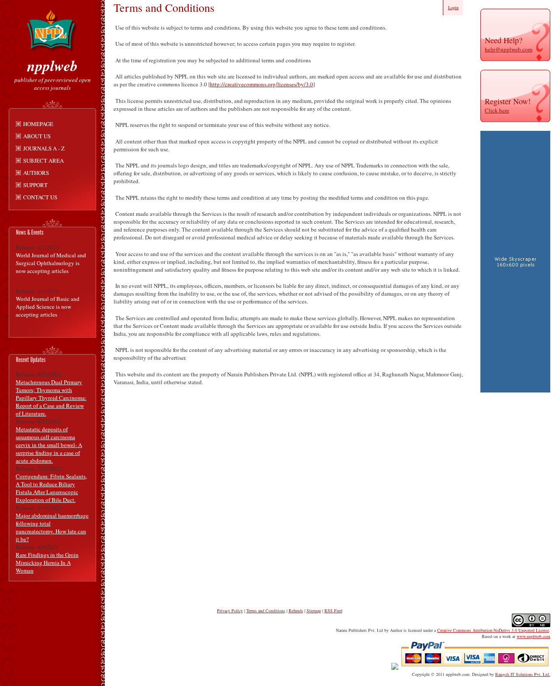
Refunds (296, 611)
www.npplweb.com (533, 636)
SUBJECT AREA (43, 160)
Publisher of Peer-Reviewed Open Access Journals (52, 84)
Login (453, 7)
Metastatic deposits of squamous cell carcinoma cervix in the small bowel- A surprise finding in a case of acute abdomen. (49, 444)
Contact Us (40, 197)
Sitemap (314, 611)
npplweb (52, 65)
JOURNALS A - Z (44, 148)
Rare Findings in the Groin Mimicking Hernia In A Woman (47, 562)
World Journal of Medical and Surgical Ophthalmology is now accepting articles (51, 263)
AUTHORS (36, 173)
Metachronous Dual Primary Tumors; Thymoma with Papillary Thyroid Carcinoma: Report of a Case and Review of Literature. (51, 397)
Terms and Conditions (265, 611)
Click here (497, 110)
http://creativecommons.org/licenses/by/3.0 (261, 84)
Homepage (38, 124)
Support (35, 185)
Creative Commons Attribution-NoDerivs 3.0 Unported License (493, 630)
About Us (37, 136)
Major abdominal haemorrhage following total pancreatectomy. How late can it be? (52, 527)
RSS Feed (333, 611)
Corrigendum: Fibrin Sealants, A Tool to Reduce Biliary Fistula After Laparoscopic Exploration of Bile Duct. (51, 488)
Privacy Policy (230, 611)
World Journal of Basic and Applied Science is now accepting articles (47, 306)
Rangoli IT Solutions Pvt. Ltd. (522, 674)
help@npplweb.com (508, 49)
